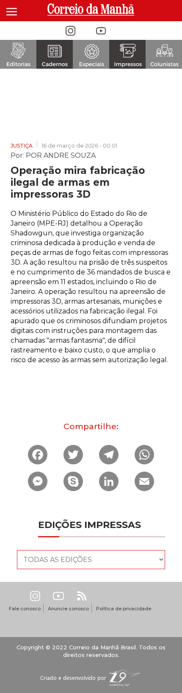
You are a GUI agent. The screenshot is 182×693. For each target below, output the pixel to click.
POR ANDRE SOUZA (61, 154)
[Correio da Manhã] (91, 9)
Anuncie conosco (68, 609)
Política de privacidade (123, 609)
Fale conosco (25, 609)
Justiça (22, 146)
